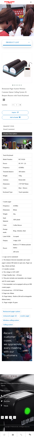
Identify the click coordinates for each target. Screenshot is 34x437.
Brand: (5, 129)
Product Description (10, 134)
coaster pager (24, 316)
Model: (5, 126)
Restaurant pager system (11, 312)
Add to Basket (14, 117)
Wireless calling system (11, 320)
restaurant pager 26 (10, 316)
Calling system (8, 325)
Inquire (14, 112)
